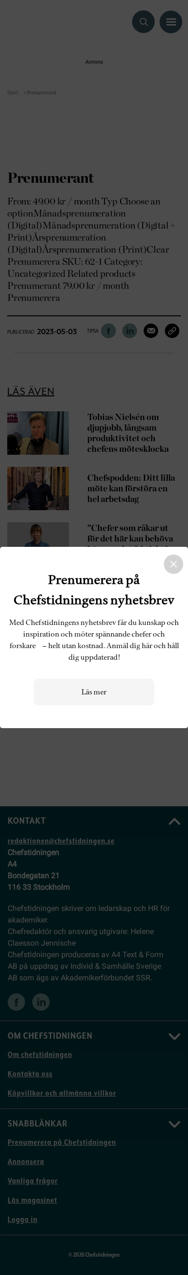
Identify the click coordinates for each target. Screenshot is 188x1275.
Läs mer (94, 692)
